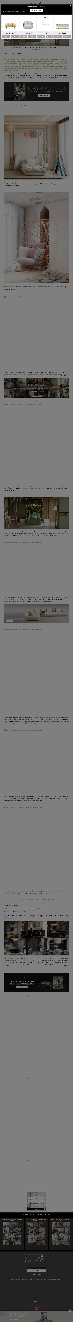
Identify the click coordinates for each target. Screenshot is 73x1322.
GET (6, 36)
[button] (69, 29)
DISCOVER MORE (36, 10)
